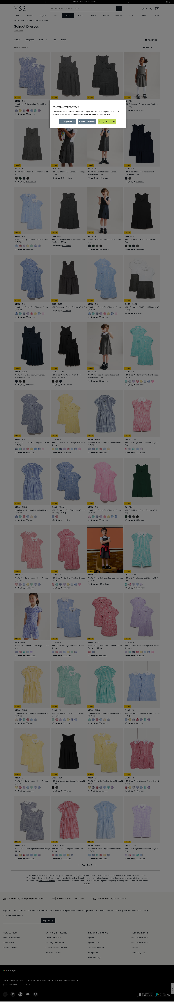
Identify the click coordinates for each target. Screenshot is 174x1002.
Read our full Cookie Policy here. (97, 114)
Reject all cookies (87, 122)
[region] (87, 114)
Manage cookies (68, 122)
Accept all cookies (107, 122)
